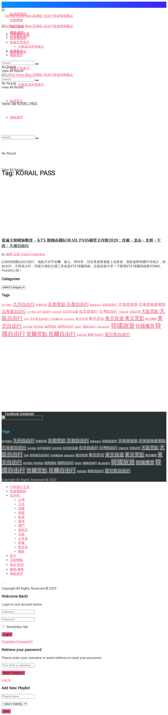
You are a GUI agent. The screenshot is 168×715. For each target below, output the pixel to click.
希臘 (21, 543)
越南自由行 (90, 326)
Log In (6, 680)
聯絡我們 (16, 55)
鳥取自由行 (95, 335)
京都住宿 (41, 304)
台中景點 (31, 312)
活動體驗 (16, 560)
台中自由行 (44, 311)
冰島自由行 (109, 305)
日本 (26, 319)
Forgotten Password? (17, 642)
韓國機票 (145, 326)
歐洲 (21, 517)
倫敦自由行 (95, 305)
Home (6, 103)
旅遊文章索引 (20, 68)
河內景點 (28, 326)
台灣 (21, 500)
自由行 (78, 326)
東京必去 (96, 318)
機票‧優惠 (17, 569)
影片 (13, 556)
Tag (13, 103)
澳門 (21, 526)
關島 (21, 551)
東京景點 (134, 318)
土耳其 (23, 538)
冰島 (21, 534)
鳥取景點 (82, 335)
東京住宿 (82, 319)
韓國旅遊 (123, 325)
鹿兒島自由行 (118, 334)
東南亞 (23, 530)
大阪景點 (150, 311)
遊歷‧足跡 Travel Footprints (25, 254)
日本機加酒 (56, 319)
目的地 (15, 495)
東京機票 (151, 318)
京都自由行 (78, 304)
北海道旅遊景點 (152, 304)
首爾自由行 (62, 334)
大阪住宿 (123, 311)
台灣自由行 (108, 311)
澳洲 (21, 521)
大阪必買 (135, 311)
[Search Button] (37, 63)
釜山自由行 (104, 326)
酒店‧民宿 (17, 565)
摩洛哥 (23, 547)
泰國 (21, 513)
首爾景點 (37, 334)
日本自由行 (69, 319)
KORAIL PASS (27, 103)
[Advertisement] (84, 136)
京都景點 (57, 304)
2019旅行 (7, 304)
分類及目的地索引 (31, 85)
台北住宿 (57, 311)
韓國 (21, 508)
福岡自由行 (65, 326)
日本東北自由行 (40, 318)
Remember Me (17, 627)
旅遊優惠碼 (18, 38)
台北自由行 (88, 311)
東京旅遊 (114, 318)
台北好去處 (70, 312)
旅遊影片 (16, 101)
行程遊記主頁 (20, 34)
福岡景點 (50, 326)
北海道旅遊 (128, 304)
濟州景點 (38, 326)
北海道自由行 (14, 311)
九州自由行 (24, 304)
